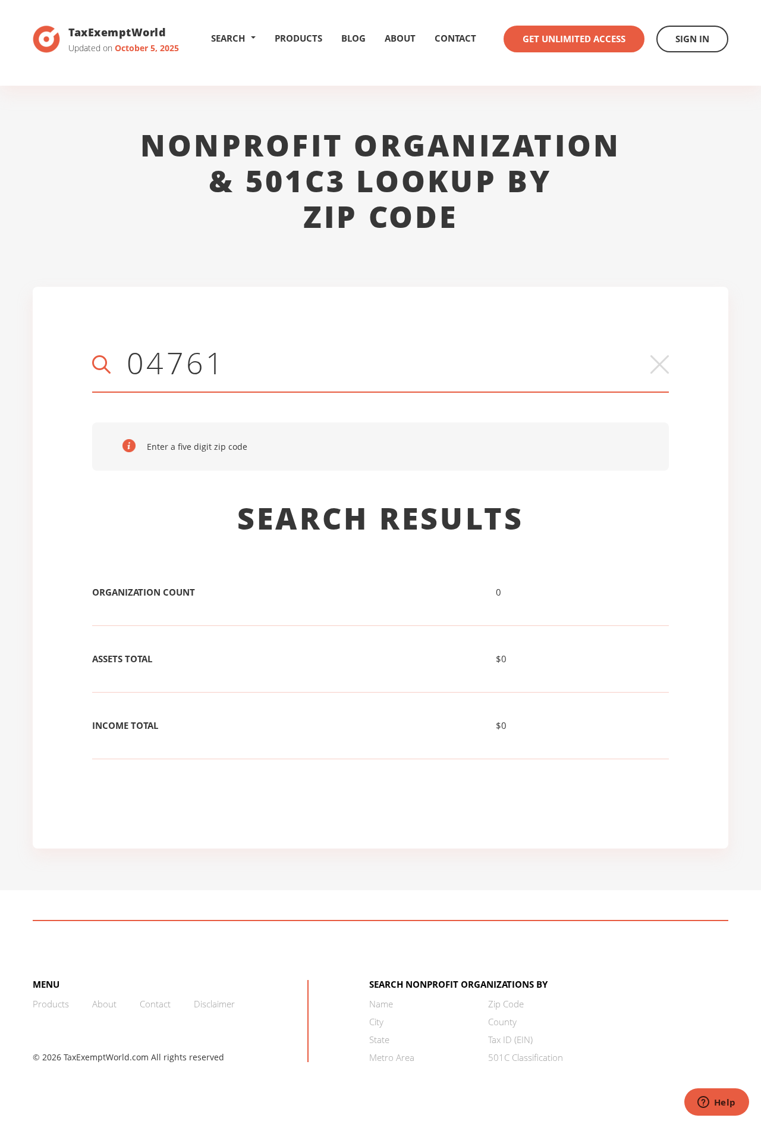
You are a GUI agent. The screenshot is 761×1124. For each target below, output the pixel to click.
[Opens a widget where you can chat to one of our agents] (716, 1103)
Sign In (692, 39)
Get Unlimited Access (574, 39)
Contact (455, 38)
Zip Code (506, 1004)
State (379, 1039)
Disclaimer (214, 1004)
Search (228, 38)
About (400, 38)
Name (381, 1004)
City (376, 1022)
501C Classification (525, 1057)
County (502, 1022)
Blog (353, 38)
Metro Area (391, 1057)
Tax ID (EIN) (510, 1039)
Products (298, 38)
